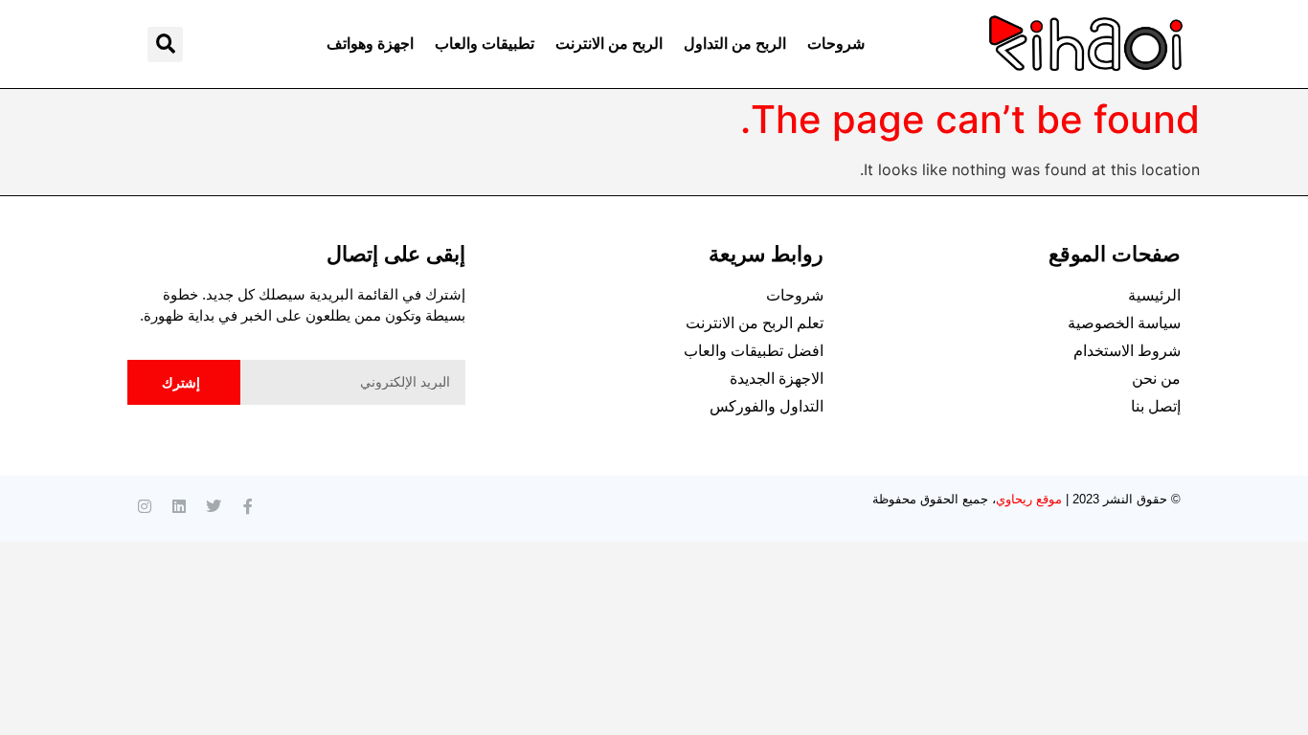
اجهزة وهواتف (370, 43)
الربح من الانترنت (609, 43)
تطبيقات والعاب (484, 43)
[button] (165, 44)
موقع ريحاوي (1029, 499)
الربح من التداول (735, 43)
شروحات (836, 43)
